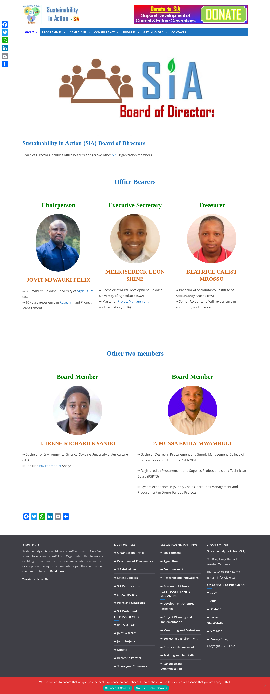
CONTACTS (178, 32)
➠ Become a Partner (127, 658)
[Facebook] (5, 24)
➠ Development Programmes (133, 561)
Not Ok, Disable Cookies (151, 688)
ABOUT (29, 32)
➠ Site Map (214, 631)
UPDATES (129, 32)
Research (67, 302)
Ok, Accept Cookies (117, 688)
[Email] (5, 56)
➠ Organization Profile (129, 553)
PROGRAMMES (52, 32)
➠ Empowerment (171, 569)
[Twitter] (5, 32)
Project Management (133, 301)
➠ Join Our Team (125, 624)
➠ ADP (211, 601)
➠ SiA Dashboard (125, 611)
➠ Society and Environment (179, 638)
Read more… (58, 571)
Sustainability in (218, 551)
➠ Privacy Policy (218, 639)
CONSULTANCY (104, 32)
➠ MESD (212, 617)
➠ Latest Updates (126, 578)
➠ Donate (120, 650)
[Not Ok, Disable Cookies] (265, 685)
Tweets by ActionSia (35, 579)
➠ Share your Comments (130, 666)
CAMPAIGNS (78, 32)
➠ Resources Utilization (176, 586)
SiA (114, 155)
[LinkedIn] (5, 48)
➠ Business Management (177, 647)
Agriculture (85, 291)
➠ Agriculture (169, 561)
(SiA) (242, 551)
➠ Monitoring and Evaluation (180, 630)
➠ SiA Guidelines (125, 569)
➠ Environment (170, 553)
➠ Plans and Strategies (129, 603)
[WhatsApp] (5, 40)
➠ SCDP (212, 592)
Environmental (50, 466)
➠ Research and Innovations (179, 578)
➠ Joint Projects (124, 641)
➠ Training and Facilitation (178, 655)
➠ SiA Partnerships (127, 586)
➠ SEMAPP (214, 609)
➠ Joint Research (125, 633)
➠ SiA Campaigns (125, 594)
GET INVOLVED (153, 32)
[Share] (5, 64)
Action (234, 551)
